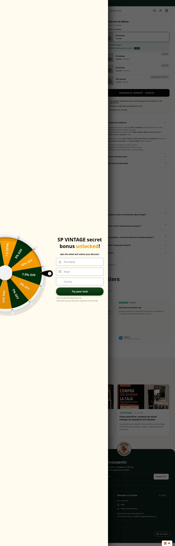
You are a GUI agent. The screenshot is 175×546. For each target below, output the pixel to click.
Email (66, 272)
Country (68, 282)
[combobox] (167, 543)
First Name (69, 262)
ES (169, 543)
